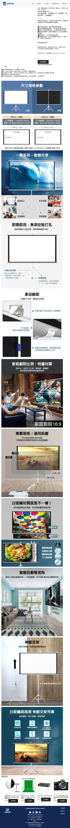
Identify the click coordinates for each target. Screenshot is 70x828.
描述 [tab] (6, 66)
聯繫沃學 (64, 3)
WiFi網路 (46, 3)
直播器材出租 (55, 3)
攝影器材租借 (44, 8)
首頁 (33, 3)
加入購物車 (43, 62)
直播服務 (63, 808)
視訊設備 (40, 11)
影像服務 (38, 3)
